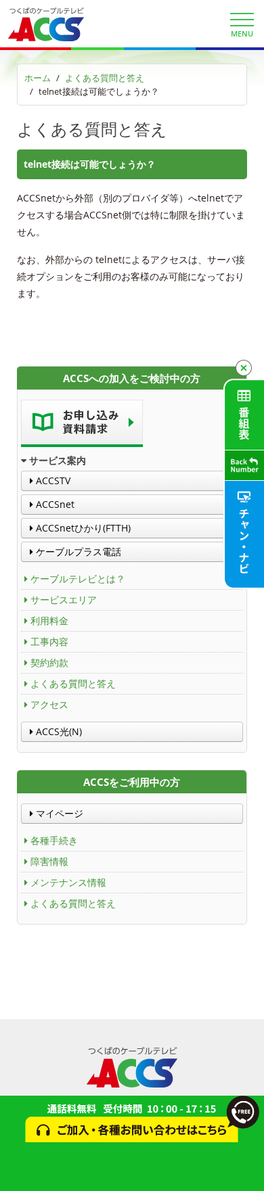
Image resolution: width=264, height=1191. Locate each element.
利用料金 (49, 620)
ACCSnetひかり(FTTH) (82, 527)
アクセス (49, 704)
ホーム (37, 78)
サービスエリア (63, 599)
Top (249, 1172)
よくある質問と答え (104, 78)
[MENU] (242, 20)
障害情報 (49, 861)
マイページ (58, 813)
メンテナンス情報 (68, 882)
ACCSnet (53, 504)
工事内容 (49, 641)
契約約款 (49, 662)
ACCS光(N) (57, 731)
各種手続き (54, 840)
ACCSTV (51, 480)
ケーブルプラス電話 (77, 551)
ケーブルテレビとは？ (77, 578)
